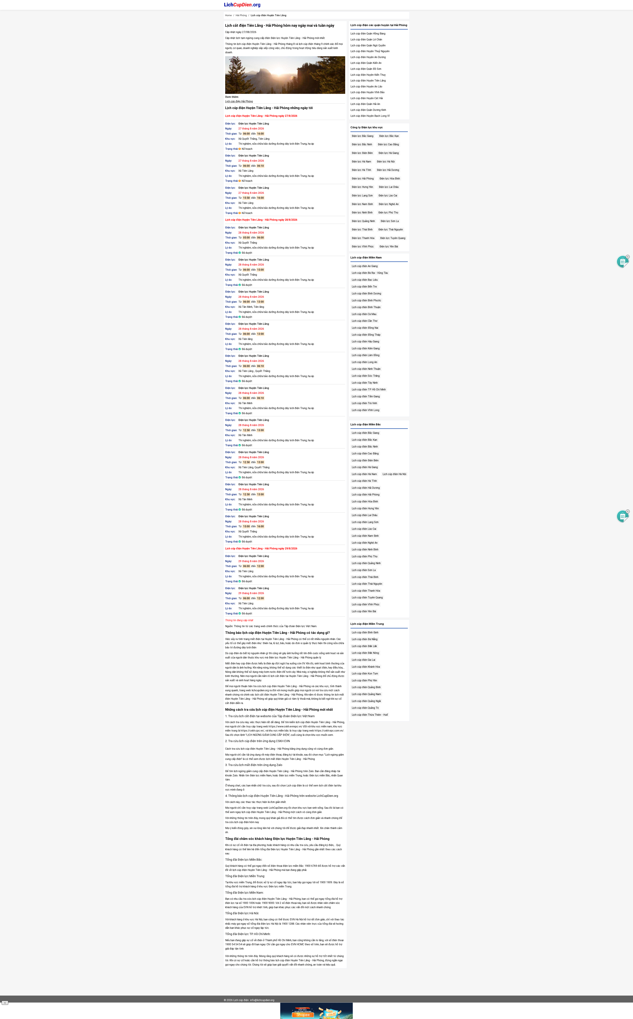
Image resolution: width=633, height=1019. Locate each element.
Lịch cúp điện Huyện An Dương (368, 57)
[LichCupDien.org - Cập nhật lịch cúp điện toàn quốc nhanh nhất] (242, 5)
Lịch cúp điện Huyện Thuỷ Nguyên (370, 51)
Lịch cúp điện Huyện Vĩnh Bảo (367, 92)
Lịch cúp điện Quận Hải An (365, 104)
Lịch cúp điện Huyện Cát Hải (366, 98)
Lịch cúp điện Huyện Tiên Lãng (368, 80)
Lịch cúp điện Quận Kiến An (365, 62)
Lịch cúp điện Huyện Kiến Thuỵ (368, 74)
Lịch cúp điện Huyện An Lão (366, 86)
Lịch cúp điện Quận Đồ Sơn (365, 68)
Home (228, 15)
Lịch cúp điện (241, 1000)
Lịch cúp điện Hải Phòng (239, 101)
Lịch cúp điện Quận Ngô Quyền (368, 45)
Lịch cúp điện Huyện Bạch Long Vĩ (370, 115)
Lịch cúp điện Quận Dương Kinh (368, 109)
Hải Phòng (241, 15)
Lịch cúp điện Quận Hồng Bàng (367, 33)
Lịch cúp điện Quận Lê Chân (366, 39)
